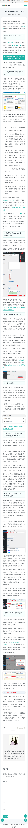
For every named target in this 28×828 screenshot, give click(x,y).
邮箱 (4, 809)
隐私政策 (14, 827)
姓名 (4, 802)
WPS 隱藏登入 (21, 360)
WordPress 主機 (16, 45)
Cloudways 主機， (18, 214)
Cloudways (10, 42)
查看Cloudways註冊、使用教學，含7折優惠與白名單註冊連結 (14, 57)
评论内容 (5, 781)
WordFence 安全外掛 (8, 200)
